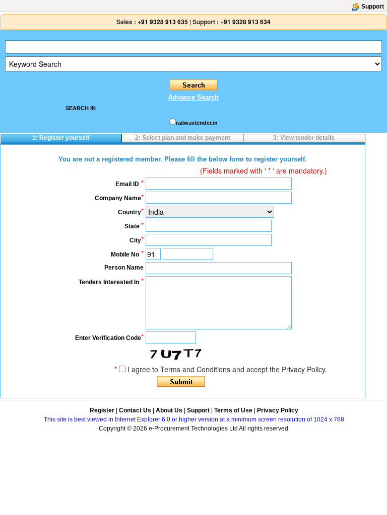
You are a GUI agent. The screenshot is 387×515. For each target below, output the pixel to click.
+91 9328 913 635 (162, 21)
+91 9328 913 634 (245, 21)
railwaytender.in (197, 123)
